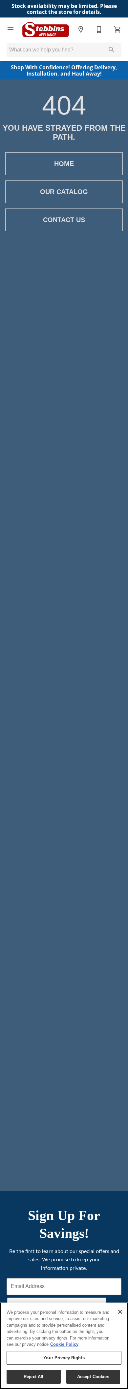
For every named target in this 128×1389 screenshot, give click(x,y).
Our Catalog (64, 191)
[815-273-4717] (99, 29)
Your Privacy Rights (63, 1357)
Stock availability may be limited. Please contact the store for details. (64, 9)
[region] (64, 1346)
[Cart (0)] (117, 29)
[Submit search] (111, 50)
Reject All (33, 1376)
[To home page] (45, 29)
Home (64, 163)
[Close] (120, 1312)
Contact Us (64, 219)
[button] (10, 29)
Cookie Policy (64, 1344)
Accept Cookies (93, 1376)
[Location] (81, 29)
